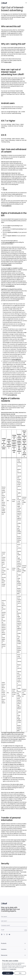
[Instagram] (6, 934)
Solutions (3, 949)
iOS (3, 188)
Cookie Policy (13, 969)
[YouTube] (9, 934)
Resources (4, 955)
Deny (20, 973)
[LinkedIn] (1, 934)
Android (5, 189)
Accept (8, 973)
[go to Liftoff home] (4, 3)
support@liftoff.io (6, 205)
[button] (26, 3)
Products (3, 943)
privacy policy (7, 62)
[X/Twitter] (4, 934)
